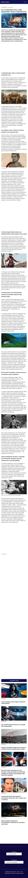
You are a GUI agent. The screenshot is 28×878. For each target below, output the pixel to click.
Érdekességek (4, 7)
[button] (24, 2)
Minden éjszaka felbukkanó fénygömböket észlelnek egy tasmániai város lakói (13, 822)
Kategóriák (14, 860)
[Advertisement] (14, 57)
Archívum (14, 851)
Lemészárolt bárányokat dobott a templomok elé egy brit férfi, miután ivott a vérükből (13, 798)
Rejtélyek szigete (5, 1)
